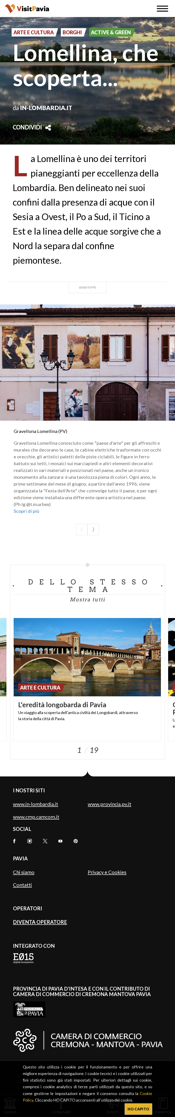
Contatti (22, 885)
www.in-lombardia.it (35, 804)
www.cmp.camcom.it (36, 817)
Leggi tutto (87, 287)
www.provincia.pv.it (109, 804)
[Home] (27, 8)
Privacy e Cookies (107, 872)
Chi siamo (23, 872)
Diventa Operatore (40, 922)
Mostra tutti (87, 599)
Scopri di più (26, 511)
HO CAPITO (138, 1109)
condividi (27, 128)
